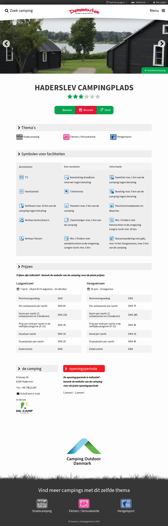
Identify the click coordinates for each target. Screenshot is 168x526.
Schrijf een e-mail (30, 393)
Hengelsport (124, 136)
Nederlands (140, 2)
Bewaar (67, 110)
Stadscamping (31, 136)
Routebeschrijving (156, 70)
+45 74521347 (28, 387)
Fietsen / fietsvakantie (82, 136)
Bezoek (88, 110)
